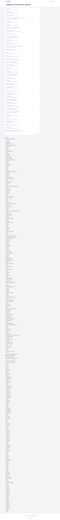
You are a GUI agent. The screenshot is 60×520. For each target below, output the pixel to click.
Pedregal (7, 466)
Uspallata (7, 501)
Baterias (7, 276)
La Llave (7, 427)
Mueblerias (7, 193)
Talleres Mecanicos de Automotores (11, 171)
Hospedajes (7, 289)
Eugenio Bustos (8, 408)
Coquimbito (7, 390)
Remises (7, 168)
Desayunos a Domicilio (9, 323)
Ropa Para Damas (8, 164)
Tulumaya (7, 495)
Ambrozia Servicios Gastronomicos (11, 108)
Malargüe (7, 454)
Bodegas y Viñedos (9, 329)
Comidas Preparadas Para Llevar (11, 203)
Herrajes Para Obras (9, 343)
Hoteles (7, 162)
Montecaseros (8, 459)
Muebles (7, 200)
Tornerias (7, 267)
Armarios (7, 199)
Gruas (7, 345)
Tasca (7, 89)
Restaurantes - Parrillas (9, 253)
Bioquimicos (7, 330)
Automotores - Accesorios (10, 222)
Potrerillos (7, 470)
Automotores (8, 140)
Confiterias (7, 212)
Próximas (37, 133)
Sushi (6, 352)
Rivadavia (7, 475)
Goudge (7, 415)
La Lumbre (7, 24)
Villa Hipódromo (8, 505)
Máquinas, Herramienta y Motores (11, 145)
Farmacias (7, 149)
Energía (7, 152)
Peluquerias (7, 161)
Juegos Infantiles (8, 310)
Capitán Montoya (8, 378)
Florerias (7, 270)
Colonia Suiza (8, 389)
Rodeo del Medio (8, 478)
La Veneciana (8, 77)
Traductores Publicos (9, 279)
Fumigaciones (8, 272)
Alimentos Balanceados (9, 278)
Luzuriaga (7, 451)
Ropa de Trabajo (8, 316)
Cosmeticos (7, 243)
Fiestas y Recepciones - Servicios (11, 297)
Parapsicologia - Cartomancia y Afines (11, 354)
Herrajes (7, 348)
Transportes (7, 142)
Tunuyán (7, 497)
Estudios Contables (9, 158)
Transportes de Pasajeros (10, 231)
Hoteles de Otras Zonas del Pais (10, 355)
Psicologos (7, 183)
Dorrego (7, 399)
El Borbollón (7, 402)
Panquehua (7, 463)
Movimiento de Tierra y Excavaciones (11, 324)
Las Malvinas (8, 438)
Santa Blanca (8, 489)
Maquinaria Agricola (9, 260)
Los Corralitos (8, 447)
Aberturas (7, 187)
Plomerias (7, 232)
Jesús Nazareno (8, 418)
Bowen (7, 371)
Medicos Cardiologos (9, 317)
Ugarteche (7, 500)
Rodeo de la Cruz (8, 476)
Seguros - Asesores (9, 189)
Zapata (7, 511)
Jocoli (6, 419)
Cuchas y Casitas (8, 11)
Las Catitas (7, 434)
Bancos (7, 180)
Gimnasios (7, 228)
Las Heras (7, 437)
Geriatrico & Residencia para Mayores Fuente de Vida (14, 130)
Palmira (7, 462)
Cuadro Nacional (8, 397)
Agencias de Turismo (9, 197)
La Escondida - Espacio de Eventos (11, 61)
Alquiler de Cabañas (9, 177)
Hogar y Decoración (9, 143)
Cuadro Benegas (8, 396)
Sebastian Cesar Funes (9, 102)
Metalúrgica (7, 205)
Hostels (7, 294)
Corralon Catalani (9, 43)
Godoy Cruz (7, 413)
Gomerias (7, 256)
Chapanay (7, 383)
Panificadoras (8, 311)
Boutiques (7, 262)
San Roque (7, 488)
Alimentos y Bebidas (9, 156)
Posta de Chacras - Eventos (10, 58)
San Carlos (7, 481)
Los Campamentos (8, 446)
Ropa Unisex (8, 254)
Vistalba (7, 510)
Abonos (7, 332)
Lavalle (7, 443)
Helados (7, 326)
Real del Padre (8, 473)
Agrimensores (8, 304)
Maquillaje (7, 244)
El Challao (7, 403)
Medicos (7, 148)
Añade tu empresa (51, 1)
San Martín (7, 485)
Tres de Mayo (8, 492)
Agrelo (7, 365)
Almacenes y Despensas (9, 218)
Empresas (6, 137)
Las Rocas (7, 55)
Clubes (7, 234)
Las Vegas (7, 441)
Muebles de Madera (9, 346)
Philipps (7, 469)
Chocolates (7, 340)
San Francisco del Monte (9, 482)
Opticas (7, 194)
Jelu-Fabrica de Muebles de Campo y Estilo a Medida (14, 46)
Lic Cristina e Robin (9, 105)
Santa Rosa (7, 491)
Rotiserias (7, 219)
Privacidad (33, 515)
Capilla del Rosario (8, 377)
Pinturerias (7, 216)
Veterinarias (7, 175)
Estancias (7, 321)
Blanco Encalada (8, 370)
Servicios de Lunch (8, 320)
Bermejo (7, 368)
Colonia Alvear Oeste (9, 386)
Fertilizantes (7, 333)
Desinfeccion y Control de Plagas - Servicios (12, 335)
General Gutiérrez (8, 412)
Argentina (6, 360)
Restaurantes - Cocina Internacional (11, 358)
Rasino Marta (8, 80)
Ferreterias (7, 170)
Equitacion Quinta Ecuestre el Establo (12, 36)
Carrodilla (7, 380)
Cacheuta (7, 374)
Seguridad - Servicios (9, 269)
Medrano (7, 456)
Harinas (7, 225)
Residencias (7, 285)
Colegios (7, 184)
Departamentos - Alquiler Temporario (11, 237)
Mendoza (9, 360)
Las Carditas (7, 432)
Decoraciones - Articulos (9, 259)
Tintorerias (7, 288)
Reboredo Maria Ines (9, 86)
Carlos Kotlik (8, 68)
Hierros (7, 307)
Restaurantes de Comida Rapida (11, 308)
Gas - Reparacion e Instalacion (10, 159)
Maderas (7, 229)
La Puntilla (7, 431)
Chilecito (7, 384)
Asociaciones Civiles (9, 251)
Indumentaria (8, 165)
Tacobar (7, 52)
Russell (7, 479)
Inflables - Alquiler (8, 305)
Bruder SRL (8, 8)
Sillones (7, 349)
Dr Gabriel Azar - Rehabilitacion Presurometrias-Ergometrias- (15, 18)
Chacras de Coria (8, 33)
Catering (7, 209)
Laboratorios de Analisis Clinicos (11, 235)
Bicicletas (7, 298)
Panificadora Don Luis (9, 49)
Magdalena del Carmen (9, 83)
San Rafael (7, 486)
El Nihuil (7, 405)
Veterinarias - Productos (9, 301)
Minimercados (8, 257)
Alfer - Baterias (8, 21)
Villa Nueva (7, 507)
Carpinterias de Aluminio (9, 342)
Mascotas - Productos (9, 266)
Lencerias (7, 247)
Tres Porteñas (8, 494)
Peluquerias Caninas (9, 339)
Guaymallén (7, 416)
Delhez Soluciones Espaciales (10, 30)
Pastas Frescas (8, 250)
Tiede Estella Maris (9, 96)
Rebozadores (8, 313)
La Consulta (7, 424)
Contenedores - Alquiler (9, 336)
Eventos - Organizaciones (10, 196)
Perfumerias (8, 202)
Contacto (29, 515)
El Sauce (7, 406)
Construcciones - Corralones (10, 351)
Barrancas (7, 367)
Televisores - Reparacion (9, 314)
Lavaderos (7, 248)
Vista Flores (7, 508)
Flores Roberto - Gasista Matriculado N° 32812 (13, 27)
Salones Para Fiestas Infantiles (10, 282)
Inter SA (7, 124)
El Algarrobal (8, 400)
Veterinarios (7, 291)
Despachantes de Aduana (10, 286)
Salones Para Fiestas (9, 213)
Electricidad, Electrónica (9, 151)
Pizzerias (7, 167)
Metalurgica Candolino (9, 121)
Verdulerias (7, 174)
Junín (6, 421)
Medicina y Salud (8, 215)
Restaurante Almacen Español (10, 99)
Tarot (6, 327)
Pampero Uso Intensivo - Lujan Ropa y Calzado (13, 111)
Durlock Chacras (8, 71)
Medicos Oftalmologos (9, 292)
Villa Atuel (7, 504)
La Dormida (7, 425)
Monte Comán (8, 460)
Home (25, 515)
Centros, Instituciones (9, 238)
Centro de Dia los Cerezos (10, 64)
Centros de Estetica (9, 181)
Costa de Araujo (8, 393)
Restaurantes (8, 155)
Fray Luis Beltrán (8, 409)
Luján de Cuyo (8, 450)
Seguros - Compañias (9, 206)
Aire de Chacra (8, 114)
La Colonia (7, 422)
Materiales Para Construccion (10, 178)
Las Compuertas (8, 435)
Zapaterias (7, 224)
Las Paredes (7, 440)
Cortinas (7, 273)
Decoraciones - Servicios (9, 263)
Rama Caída (7, 472)
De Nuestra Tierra (9, 127)
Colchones (7, 295)
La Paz (7, 428)
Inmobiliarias (8, 146)
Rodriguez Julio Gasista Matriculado (11, 74)
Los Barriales (8, 444)
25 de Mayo (7, 364)
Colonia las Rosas (8, 387)
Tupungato (7, 498)
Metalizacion (8, 190)
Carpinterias (7, 240)
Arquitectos (7, 221)
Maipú (7, 453)
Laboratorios (8, 241)
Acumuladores (8, 275)
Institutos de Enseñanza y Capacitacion (12, 186)
